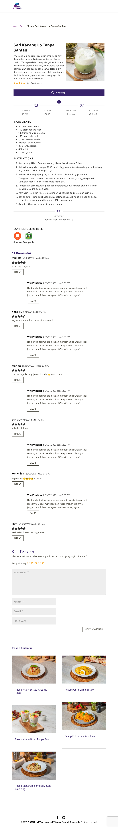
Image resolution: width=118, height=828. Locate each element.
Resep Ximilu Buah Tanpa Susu (32, 739)
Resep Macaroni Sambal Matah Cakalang (33, 787)
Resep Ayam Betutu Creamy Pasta (31, 691)
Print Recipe (61, 93)
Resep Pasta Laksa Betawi (79, 689)
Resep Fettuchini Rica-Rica (80, 736)
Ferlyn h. (17, 473)
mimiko (16, 258)
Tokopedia (28, 242)
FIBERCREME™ (34, 822)
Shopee (18, 242)
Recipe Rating (19, 563)
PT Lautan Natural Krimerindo (66, 822)
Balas (17, 272)
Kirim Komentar (94, 629)
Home (15, 26)
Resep (23, 26)
